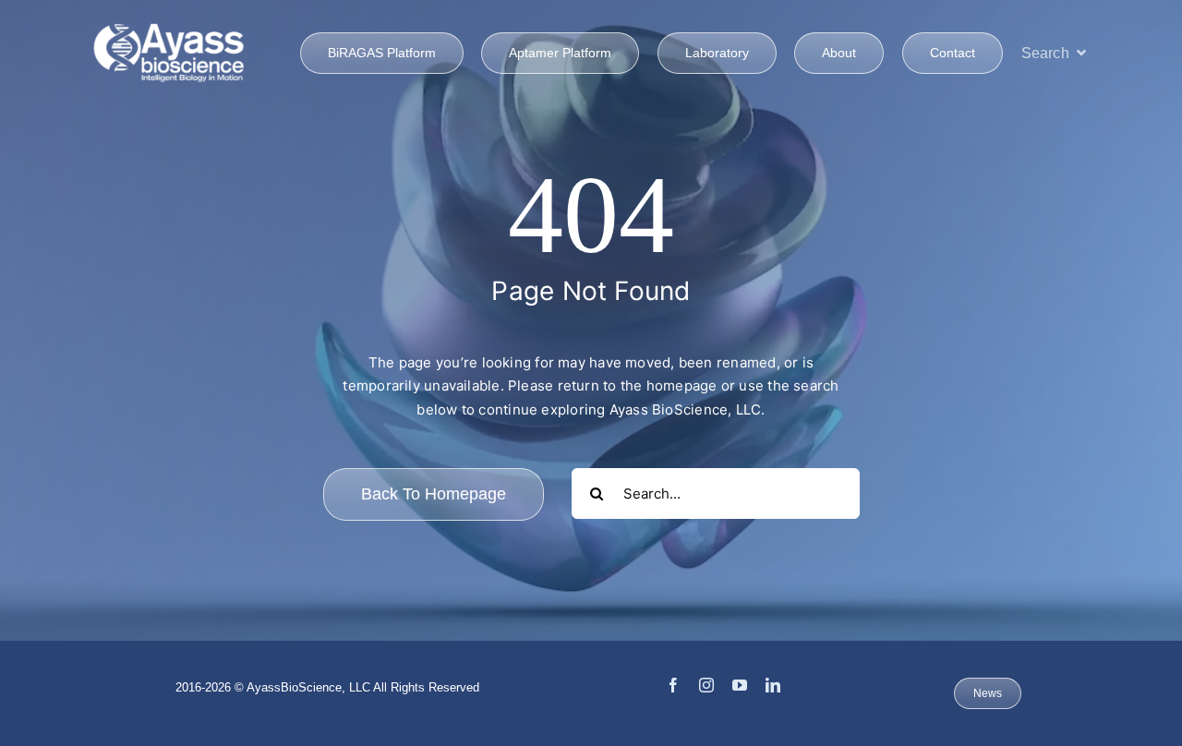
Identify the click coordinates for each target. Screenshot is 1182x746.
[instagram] (706, 685)
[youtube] (739, 685)
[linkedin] (773, 685)
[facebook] (673, 685)
